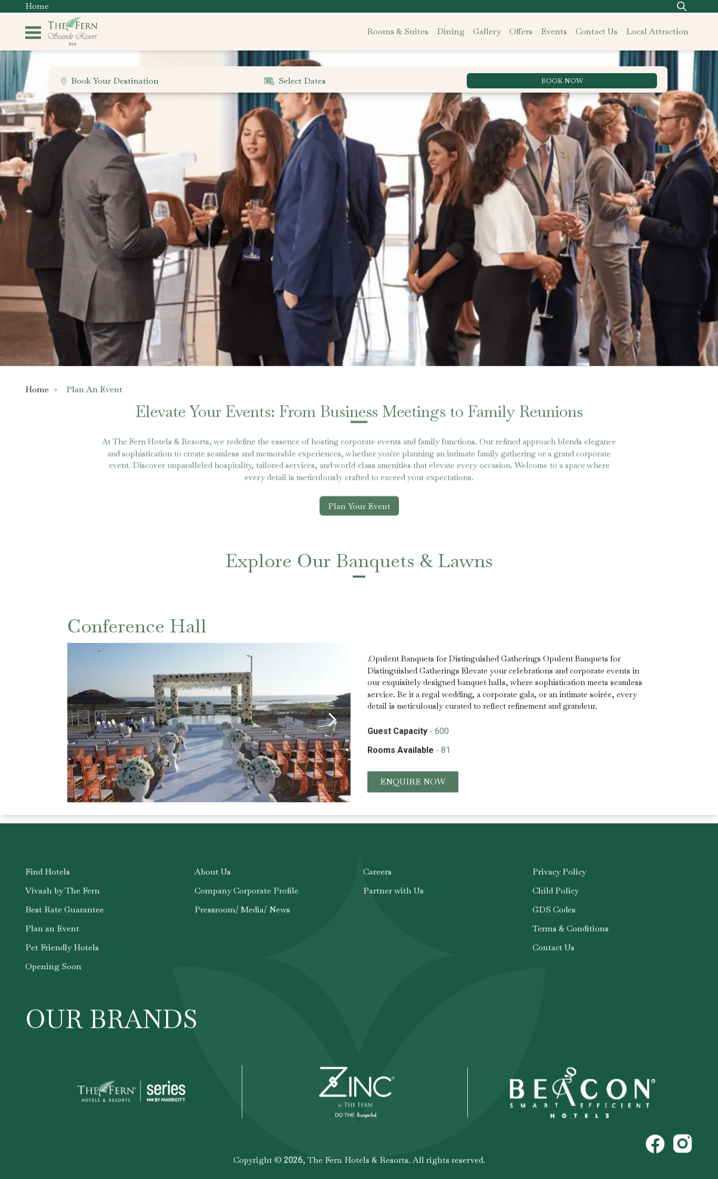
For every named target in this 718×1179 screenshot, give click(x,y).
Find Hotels (47, 871)
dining (451, 31)
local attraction (657, 31)
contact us (597, 31)
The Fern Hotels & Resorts (357, 1159)
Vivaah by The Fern (62, 890)
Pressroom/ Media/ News (242, 909)
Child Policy (555, 890)
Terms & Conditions (570, 928)
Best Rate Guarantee (64, 909)
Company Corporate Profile (246, 890)
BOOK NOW (562, 80)
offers (520, 31)
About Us (212, 871)
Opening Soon (53, 966)
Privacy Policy (559, 871)
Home (37, 6)
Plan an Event (52, 928)
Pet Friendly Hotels (62, 947)
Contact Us (553, 947)
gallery (487, 31)
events (554, 31)
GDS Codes (554, 909)
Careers (377, 871)
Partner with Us (393, 890)
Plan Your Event (359, 505)
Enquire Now (413, 781)
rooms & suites (397, 31)
